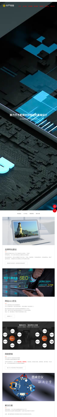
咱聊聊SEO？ (10, 316)
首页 (11, 8)
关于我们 (18, 8)
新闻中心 (46, 8)
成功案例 (25, 8)
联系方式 (53, 8)
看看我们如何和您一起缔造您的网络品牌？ (16, 263)
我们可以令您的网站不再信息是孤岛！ (15, 367)
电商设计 (39, 8)
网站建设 (32, 8)
